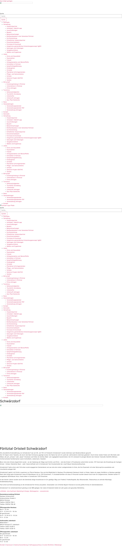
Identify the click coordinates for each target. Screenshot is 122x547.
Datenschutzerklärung (21, 545)
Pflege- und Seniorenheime (15, 74)
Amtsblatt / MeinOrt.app (14, 28)
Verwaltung (6, 24)
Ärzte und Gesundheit (13, 56)
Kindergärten (11, 68)
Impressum (9, 545)
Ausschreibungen (12, 30)
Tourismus (6, 90)
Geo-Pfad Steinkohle (13, 100)
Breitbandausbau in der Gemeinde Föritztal (20, 36)
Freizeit (9, 60)
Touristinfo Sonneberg (14, 94)
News (5, 102)
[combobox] (61, 16)
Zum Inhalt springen (6, 1)
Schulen (9, 76)
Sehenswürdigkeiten (13, 92)
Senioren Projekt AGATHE (15, 78)
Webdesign (58, 545)
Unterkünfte (10, 96)
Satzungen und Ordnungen (15, 48)
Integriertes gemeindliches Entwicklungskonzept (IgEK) (24, 46)
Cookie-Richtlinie (48, 545)
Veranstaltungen (8, 104)
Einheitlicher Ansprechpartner (16, 40)
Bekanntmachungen (13, 34)
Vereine (9, 80)
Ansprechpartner (12, 26)
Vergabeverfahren (12, 50)
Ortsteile (9, 70)
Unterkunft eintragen (13, 98)
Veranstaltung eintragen (14, 110)
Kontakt (5, 112)
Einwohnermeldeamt (13, 42)
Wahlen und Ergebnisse (14, 52)
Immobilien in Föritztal (13, 64)
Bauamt (9, 32)
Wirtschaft (6, 82)
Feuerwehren (11, 58)
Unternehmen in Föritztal (14, 86)
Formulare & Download (14, 44)
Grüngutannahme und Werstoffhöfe (18, 62)
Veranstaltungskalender (14, 106)
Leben (5, 54)
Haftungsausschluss (35, 545)
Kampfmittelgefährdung (14, 66)
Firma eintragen (11, 88)
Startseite (6, 22)
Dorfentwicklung (12, 38)
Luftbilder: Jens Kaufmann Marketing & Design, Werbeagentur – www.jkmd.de (24, 491)
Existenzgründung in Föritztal (16, 84)
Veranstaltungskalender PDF (15, 108)
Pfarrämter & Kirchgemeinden (16, 72)
